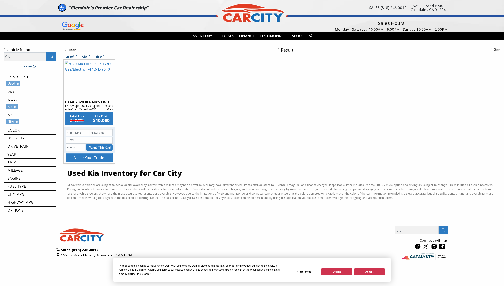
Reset (28, 66)
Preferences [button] (143, 274)
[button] (202, 36)
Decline (337, 271)
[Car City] (252, 11)
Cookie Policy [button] (225, 269)
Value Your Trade (89, 157)
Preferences (304, 271)
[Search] (51, 56)
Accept (369, 271)
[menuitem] (31, 83)
